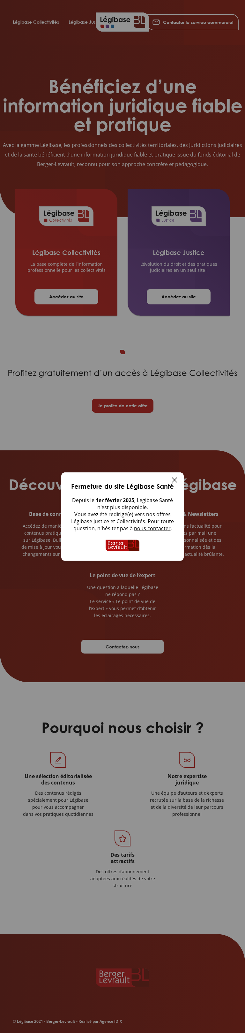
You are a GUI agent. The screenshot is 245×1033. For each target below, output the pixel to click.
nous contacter (152, 528)
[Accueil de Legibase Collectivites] (122, 545)
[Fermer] (174, 480)
